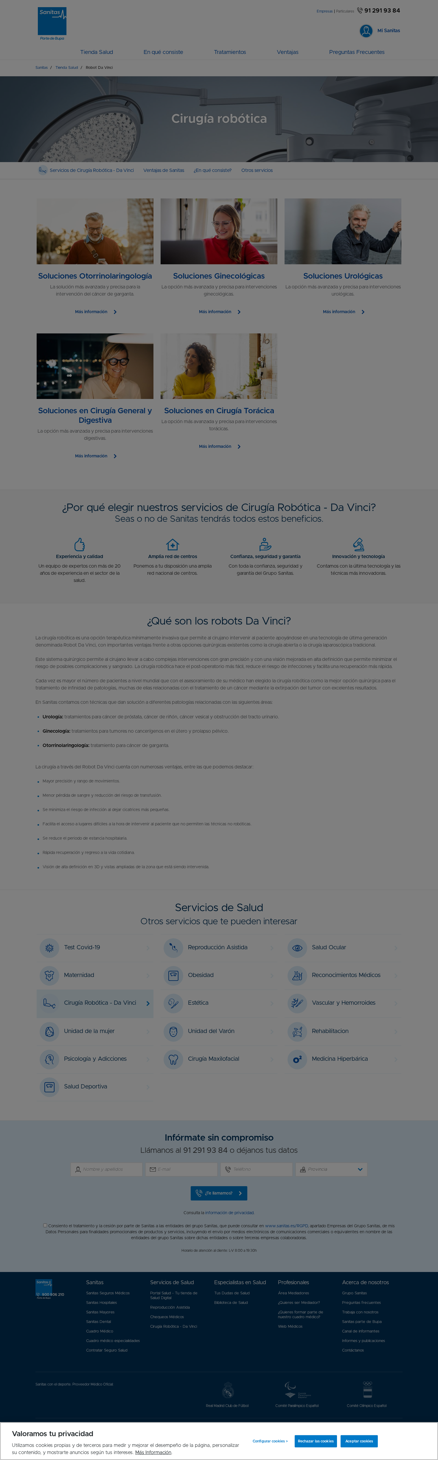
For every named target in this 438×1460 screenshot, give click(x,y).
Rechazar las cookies (316, 1441)
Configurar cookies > (270, 1441)
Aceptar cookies (359, 1441)
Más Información (153, 1452)
